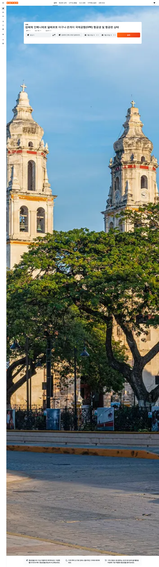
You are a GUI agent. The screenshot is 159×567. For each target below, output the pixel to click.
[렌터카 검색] (3, 16)
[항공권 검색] (3, 8)
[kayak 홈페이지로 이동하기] (12, 3)
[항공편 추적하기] (3, 25)
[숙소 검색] (3, 12)
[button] (3, 3)
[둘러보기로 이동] (3, 21)
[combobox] (28, 31)
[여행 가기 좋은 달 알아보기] (3, 29)
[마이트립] (3, 34)
